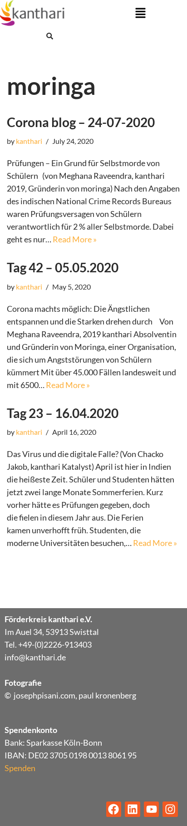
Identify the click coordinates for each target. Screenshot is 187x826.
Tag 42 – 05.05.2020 (62, 267)
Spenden (20, 768)
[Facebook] (114, 809)
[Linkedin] (132, 809)
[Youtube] (151, 809)
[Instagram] (170, 809)
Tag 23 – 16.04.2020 (62, 413)
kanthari (29, 141)
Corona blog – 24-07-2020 (81, 122)
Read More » (75, 239)
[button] (140, 13)
